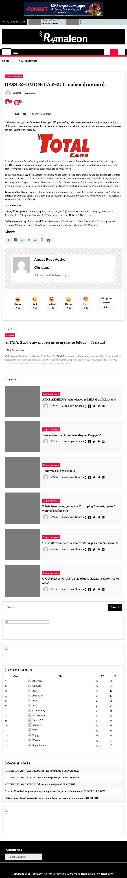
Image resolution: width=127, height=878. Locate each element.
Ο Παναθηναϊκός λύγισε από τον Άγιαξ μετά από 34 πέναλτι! (80, 543)
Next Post (10, 329)
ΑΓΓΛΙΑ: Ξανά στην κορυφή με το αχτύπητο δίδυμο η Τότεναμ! (55, 342)
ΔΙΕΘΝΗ (9, 335)
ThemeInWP (108, 873)
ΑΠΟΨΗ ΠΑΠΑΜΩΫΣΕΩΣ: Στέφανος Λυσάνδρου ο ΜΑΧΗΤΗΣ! (40, 784)
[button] (107, 52)
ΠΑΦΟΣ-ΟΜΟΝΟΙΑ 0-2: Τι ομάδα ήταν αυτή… (56, 84)
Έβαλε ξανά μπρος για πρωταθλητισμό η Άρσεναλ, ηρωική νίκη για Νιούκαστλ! (78, 508)
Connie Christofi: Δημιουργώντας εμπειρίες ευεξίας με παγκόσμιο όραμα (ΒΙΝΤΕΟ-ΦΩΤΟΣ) (42, 21)
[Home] (6, 52)
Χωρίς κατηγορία (13, 76)
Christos (41, 267)
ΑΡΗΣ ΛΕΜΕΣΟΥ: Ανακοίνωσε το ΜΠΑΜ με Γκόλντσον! (79, 399)
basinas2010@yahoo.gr (53, 275)
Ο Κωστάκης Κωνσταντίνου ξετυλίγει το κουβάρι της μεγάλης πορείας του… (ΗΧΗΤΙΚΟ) (52, 798)
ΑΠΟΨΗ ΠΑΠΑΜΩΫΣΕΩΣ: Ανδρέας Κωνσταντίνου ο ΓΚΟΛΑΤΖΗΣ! (42, 770)
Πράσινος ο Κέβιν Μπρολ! (58, 470)
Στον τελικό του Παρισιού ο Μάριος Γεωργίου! (71, 435)
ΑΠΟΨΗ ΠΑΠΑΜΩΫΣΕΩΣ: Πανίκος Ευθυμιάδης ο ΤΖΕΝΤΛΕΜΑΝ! (42, 777)
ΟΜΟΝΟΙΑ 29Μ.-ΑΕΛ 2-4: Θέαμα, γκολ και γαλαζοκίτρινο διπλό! (80, 581)
